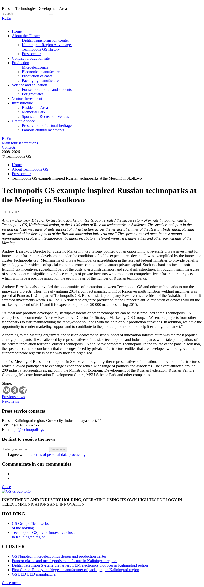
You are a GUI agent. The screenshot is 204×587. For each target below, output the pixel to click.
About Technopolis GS (30, 169)
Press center (31, 54)
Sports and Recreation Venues (45, 116)
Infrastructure (22, 103)
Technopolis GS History (41, 49)
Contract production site (31, 58)
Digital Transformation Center (45, 40)
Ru (4, 18)
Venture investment (27, 98)
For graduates (32, 94)
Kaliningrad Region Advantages (47, 45)
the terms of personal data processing (56, 454)
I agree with (46, 454)
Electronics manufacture (41, 72)
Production (20, 63)
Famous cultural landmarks (43, 130)
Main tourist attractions (20, 143)
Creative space (23, 121)
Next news (10, 401)
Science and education (29, 85)
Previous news (13, 397)
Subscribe (58, 449)
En (9, 18)
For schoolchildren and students (47, 89)
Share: (7, 383)
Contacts (9, 147)
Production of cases (37, 76)
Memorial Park (33, 112)
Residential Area (35, 107)
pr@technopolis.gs (29, 429)
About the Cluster (26, 36)
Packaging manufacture (40, 80)
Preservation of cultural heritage (47, 125)
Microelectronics (35, 67)
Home (17, 31)
